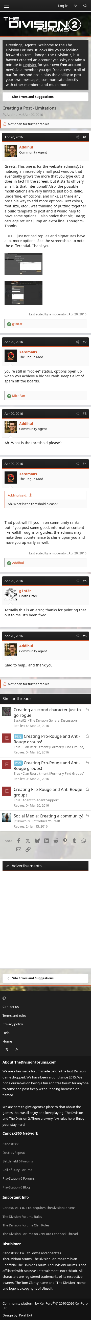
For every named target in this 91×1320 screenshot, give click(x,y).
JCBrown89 (22, 821)
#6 (84, 636)
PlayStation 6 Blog (16, 1187)
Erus (17, 747)
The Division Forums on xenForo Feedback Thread (40, 1233)
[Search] (85, 5)
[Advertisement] (45, 918)
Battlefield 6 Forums (18, 1161)
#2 (84, 341)
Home (7, 1041)
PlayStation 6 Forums (19, 1178)
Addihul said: (17, 495)
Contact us (11, 1006)
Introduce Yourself (46, 821)
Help (6, 1032)
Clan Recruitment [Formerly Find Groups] (53, 747)
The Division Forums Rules (22, 1216)
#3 (84, 413)
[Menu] (6, 6)
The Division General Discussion (53, 720)
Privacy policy (13, 1024)
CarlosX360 (11, 1144)
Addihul (12, 114)
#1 (84, 137)
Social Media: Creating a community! (48, 816)
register (30, 64)
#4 (84, 463)
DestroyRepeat (14, 1152)
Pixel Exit (25, 1315)
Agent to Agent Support (40, 800)
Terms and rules (14, 1015)
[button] (45, 998)
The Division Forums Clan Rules (26, 1225)
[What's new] (76, 5)
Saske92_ (20, 720)
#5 (84, 580)
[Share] (77, 137)
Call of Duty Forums (17, 1169)
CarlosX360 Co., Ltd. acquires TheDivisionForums (39, 1207)
